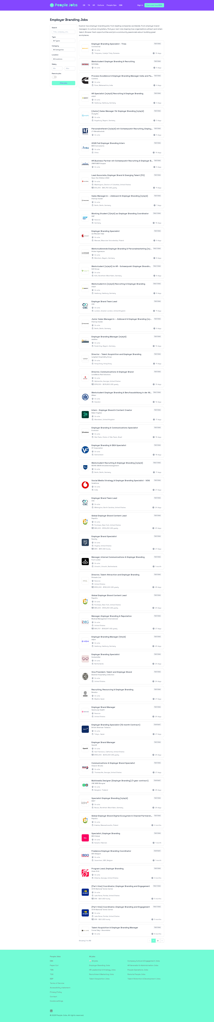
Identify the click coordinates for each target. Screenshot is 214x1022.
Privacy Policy (56, 992)
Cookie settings (56, 1001)
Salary (54, 64)
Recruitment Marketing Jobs (101, 974)
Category (55, 46)
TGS (51, 974)
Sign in (140, 5)
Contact (53, 996)
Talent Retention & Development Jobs (144, 979)
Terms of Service (57, 983)
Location (55, 55)
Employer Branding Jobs (99, 965)
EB (84, 5)
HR (94, 5)
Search (54, 28)
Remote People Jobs (136, 974)
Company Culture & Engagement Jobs (144, 961)
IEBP (51, 979)
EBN (120, 5)
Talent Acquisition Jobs (99, 979)
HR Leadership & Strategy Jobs (102, 970)
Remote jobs (56, 73)
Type (54, 37)
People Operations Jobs (138, 970)
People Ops (111, 5)
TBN (51, 970)
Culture (101, 5)
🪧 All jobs (93, 961)
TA (89, 5)
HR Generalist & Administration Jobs (143, 965)
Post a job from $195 (154, 5)
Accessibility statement (60, 987)
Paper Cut (54, 965)
